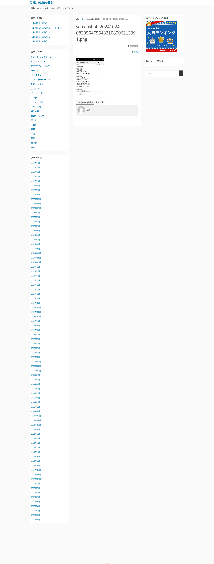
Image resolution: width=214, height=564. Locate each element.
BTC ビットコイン (39, 61)
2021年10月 (36, 425)
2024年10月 (36, 262)
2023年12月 (36, 307)
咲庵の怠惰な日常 (42, 2)
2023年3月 (35, 348)
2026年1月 (35, 194)
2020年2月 (35, 515)
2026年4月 (35, 181)
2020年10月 (36, 479)
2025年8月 (35, 217)
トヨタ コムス (37, 98)
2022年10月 (36, 371)
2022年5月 (35, 393)
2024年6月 (35, 280)
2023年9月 (35, 321)
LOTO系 (35, 70)
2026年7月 (35, 167)
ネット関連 (36, 107)
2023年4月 (35, 343)
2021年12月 (36, 416)
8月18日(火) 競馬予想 (40, 41)
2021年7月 (35, 438)
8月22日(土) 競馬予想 (40, 23)
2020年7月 (35, 493)
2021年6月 (35, 443)
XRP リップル (37, 84)
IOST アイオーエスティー (42, 66)
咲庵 (136, 52)
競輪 (33, 134)
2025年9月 (35, 213)
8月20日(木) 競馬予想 (40, 32)
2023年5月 (35, 339)
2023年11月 (36, 312)
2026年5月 (35, 176)
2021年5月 (35, 447)
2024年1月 (35, 303)
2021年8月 (35, 434)
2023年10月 (36, 316)
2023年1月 (35, 357)
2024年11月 (36, 258)
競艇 (33, 129)
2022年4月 (35, 398)
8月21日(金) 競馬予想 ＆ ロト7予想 (46, 28)
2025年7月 (35, 222)
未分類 (34, 125)
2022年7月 (35, 384)
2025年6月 (35, 226)
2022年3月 (35, 402)
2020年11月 (36, 475)
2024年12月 (36, 253)
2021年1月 (35, 465)
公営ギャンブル (38, 116)
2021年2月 (35, 461)
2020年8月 (35, 488)
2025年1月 (35, 249)
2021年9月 (35, 429)
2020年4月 (35, 506)
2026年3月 (35, 186)
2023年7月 (35, 330)
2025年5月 (35, 231)
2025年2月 (35, 244)
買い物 (34, 143)
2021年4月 (35, 452)
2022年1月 (35, 411)
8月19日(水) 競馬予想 (40, 37)
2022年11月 (36, 366)
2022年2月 (35, 407)
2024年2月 (35, 298)
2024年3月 (35, 294)
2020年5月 (35, 502)
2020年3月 (35, 511)
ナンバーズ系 (37, 102)
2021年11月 (36, 420)
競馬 (33, 138)
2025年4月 (35, 235)
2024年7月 (35, 276)
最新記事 (100, 102)
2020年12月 (36, 470)
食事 (33, 147)
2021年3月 (35, 456)
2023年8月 (35, 326)
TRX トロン (36, 75)
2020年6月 (35, 497)
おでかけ (35, 88)
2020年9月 (35, 483)
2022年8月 (35, 380)
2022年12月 (36, 362)
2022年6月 (35, 389)
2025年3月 (35, 240)
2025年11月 (36, 204)
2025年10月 (36, 208)
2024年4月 (35, 289)
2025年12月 (36, 199)
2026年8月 (35, 163)
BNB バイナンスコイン (41, 57)
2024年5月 (35, 285)
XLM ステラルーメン (40, 80)
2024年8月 (35, 271)
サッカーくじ (37, 93)
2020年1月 (35, 520)
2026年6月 (35, 172)
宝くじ (34, 120)
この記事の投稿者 (85, 102)
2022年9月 (35, 375)
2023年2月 (35, 353)
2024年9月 (35, 267)
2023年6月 (35, 334)
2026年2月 (35, 190)
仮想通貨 (35, 111)
